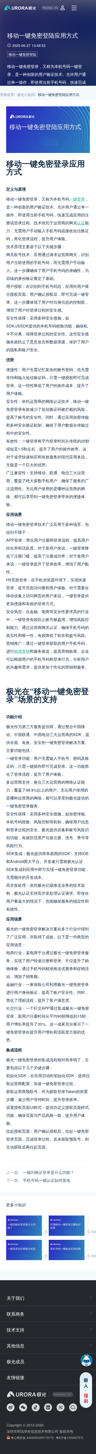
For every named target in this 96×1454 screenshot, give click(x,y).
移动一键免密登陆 (22, 54)
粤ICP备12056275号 (69, 1437)
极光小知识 (25, 94)
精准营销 (22, 651)
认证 (81, 223)
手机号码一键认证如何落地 (46, 1180)
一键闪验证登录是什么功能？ (48, 1172)
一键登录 (77, 199)
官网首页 (7, 94)
